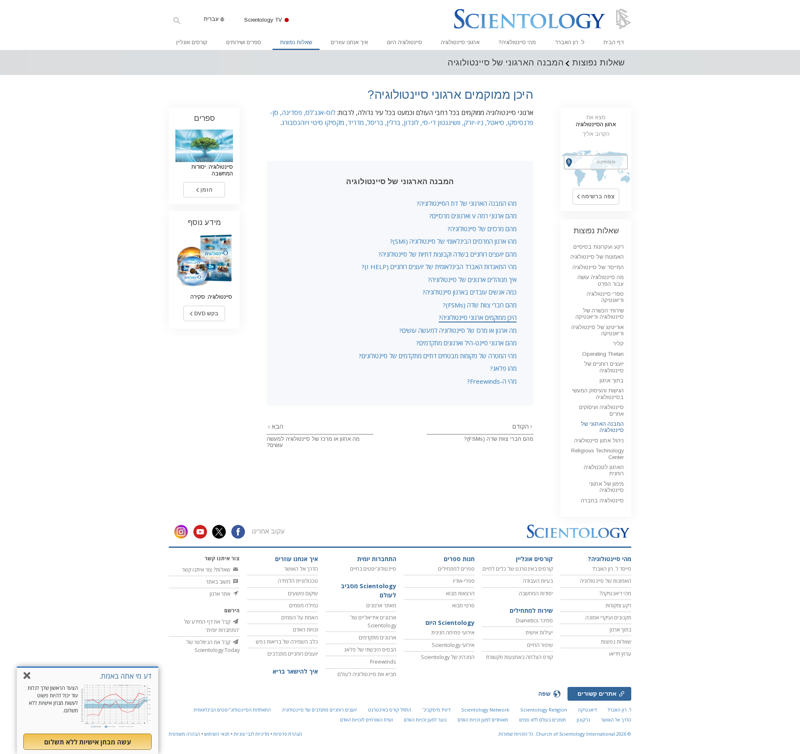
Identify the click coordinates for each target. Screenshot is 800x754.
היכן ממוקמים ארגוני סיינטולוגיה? (478, 317)
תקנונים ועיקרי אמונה (608, 617)
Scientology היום (450, 623)
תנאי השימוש (217, 734)
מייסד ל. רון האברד (611, 568)
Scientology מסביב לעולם (368, 590)
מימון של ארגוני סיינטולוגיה (606, 487)
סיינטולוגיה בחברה (602, 500)
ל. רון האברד (570, 42)
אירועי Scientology (453, 645)
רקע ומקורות (618, 605)
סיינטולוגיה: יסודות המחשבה (212, 170)
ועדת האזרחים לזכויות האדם (366, 720)
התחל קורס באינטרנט (389, 710)
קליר (618, 343)
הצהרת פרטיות (287, 734)
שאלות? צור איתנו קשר (207, 569)
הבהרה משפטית (184, 734)
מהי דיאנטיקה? (615, 593)
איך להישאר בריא (295, 671)
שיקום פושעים (303, 593)
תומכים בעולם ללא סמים (542, 720)
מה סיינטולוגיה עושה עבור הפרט (601, 280)
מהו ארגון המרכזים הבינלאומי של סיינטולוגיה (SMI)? (453, 241)
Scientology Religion (543, 710)
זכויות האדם (305, 629)
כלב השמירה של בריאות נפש (287, 641)
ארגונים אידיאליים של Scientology (373, 621)
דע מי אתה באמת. (125, 676)
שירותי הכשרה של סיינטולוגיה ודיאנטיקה (599, 313)
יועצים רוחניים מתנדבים (293, 653)
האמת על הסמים (299, 617)
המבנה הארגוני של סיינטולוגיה (602, 427)
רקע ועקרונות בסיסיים (598, 247)
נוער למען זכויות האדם (425, 720)
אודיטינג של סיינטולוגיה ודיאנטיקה (597, 330)
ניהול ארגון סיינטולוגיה (599, 440)
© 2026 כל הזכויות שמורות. (564, 734)
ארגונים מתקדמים (377, 637)
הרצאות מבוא (460, 593)
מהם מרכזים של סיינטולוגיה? (482, 229)
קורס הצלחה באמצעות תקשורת (519, 657)
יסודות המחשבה (536, 593)
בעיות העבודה (538, 580)
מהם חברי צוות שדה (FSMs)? (480, 305)
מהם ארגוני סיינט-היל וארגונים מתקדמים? (466, 343)
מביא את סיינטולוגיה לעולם (367, 674)
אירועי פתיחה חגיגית (453, 632)
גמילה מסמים (303, 605)
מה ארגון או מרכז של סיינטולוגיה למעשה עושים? (458, 330)
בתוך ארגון (612, 380)
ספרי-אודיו (464, 580)
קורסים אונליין (192, 42)
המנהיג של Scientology (448, 657)
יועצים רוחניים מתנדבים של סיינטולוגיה (319, 710)
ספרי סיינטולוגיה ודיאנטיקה (605, 297)
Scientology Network (485, 710)
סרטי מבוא (463, 605)
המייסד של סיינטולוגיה (598, 267)
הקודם (520, 426)
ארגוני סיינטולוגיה (460, 42)
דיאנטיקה (587, 710)
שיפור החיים (540, 645)
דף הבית (613, 42)
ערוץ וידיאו (620, 653)
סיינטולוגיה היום (404, 42)
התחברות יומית (376, 559)
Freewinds (383, 661)
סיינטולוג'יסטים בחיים (373, 568)
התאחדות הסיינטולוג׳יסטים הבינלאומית (232, 710)
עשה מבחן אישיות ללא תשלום (87, 742)
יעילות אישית (539, 632)
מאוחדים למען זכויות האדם (483, 720)
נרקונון (583, 720)
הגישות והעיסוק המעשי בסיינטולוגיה (598, 393)
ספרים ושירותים (243, 42)
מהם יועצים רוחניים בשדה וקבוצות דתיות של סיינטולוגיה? (447, 254)
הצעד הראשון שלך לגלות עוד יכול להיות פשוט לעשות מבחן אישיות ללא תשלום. (53, 699)
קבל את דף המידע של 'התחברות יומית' (212, 625)
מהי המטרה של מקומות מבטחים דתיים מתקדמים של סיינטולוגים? (438, 356)
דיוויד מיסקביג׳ (436, 710)
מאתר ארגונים (381, 605)
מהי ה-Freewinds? (492, 381)
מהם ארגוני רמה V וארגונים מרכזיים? (473, 216)
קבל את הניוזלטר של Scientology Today (213, 646)
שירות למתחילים (531, 610)
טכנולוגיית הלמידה (298, 580)
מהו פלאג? (503, 368)
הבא (276, 426)
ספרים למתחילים (456, 568)
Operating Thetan (603, 354)
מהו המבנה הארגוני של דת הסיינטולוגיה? (467, 203)
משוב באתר (219, 581)
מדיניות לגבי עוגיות (251, 734)
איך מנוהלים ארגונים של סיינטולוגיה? (472, 279)
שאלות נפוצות (296, 42)
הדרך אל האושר (301, 568)
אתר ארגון (221, 593)
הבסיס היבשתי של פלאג (370, 649)
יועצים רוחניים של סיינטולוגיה (604, 367)
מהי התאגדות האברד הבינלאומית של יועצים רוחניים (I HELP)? (439, 266)
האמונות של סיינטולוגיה (597, 257)
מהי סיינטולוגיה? (517, 42)
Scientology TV (263, 20)
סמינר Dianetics (534, 620)
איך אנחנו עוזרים (349, 42)
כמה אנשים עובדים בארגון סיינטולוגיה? (469, 292)
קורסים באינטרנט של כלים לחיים (517, 568)
